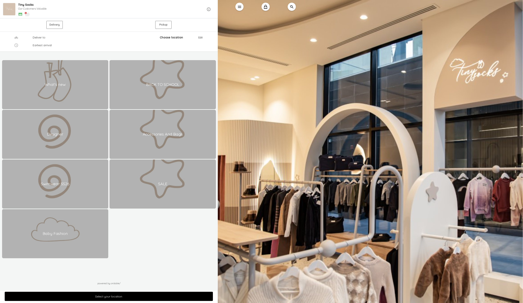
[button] (109, 9)
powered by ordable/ (109, 283)
